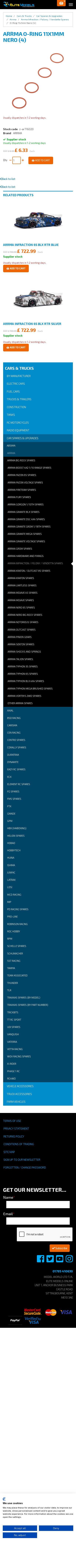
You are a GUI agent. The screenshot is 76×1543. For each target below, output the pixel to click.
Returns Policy (14, 1136)
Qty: (6, 160)
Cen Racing (13, 732)
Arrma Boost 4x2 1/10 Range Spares (29, 467)
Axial (10, 710)
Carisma (12, 725)
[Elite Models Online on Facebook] (41, 1260)
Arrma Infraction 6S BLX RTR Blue (31, 244)
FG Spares (13, 791)
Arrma (11, 453)
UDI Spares (13, 1027)
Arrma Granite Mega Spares (25, 533)
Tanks (11, 414)
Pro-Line (12, 916)
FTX (9, 806)
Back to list (8, 178)
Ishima (11, 865)
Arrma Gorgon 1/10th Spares (26, 504)
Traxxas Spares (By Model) (23, 997)
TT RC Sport (14, 1019)
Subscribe (61, 1248)
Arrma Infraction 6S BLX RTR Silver (32, 323)
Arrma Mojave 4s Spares (22, 592)
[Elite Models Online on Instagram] (69, 1260)
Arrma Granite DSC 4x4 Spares (26, 519)
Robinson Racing (17, 924)
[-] (10, 160)
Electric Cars (16, 383)
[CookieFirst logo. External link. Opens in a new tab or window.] (4, 1499)
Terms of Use (12, 1120)
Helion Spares (16, 835)
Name (9, 1197)
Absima (11, 445)
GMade (11, 813)
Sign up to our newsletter (22, 1159)
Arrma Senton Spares (21, 644)
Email (8, 1214)
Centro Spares (16, 739)
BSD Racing (14, 718)
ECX (9, 776)
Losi (9, 887)
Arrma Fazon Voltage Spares (25, 482)
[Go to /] (18, 4)
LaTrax (11, 879)
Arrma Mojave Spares (21, 600)
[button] (61, 3)
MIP (9, 901)
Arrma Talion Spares (20, 659)
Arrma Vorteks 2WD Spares (24, 695)
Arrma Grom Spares (20, 548)
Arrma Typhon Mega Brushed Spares (30, 688)
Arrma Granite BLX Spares (23, 511)
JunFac (11, 872)
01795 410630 (63, 1271)
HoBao (11, 843)
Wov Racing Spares (19, 1056)
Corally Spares (16, 747)
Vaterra (12, 1041)
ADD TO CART (42, 160)
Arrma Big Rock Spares (21, 460)
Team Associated (17, 975)
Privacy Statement (16, 1128)
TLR (9, 990)
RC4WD (11, 1078)
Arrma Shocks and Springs (24, 651)
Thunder (12, 982)
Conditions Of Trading (19, 1144)
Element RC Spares (18, 784)
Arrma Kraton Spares (21, 578)
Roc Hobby (13, 931)
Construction (16, 407)
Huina (10, 857)
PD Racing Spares (17, 909)
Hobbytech (13, 850)
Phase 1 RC (13, 1071)
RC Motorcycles (18, 422)
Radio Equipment (18, 430)
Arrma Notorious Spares (23, 622)
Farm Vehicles (16, 1101)
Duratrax (13, 754)
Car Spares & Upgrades (22, 438)
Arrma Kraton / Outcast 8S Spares (29, 570)
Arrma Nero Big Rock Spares (25, 614)
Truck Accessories (19, 1094)
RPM (9, 938)
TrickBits (12, 1012)
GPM (9, 820)
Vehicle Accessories (20, 1086)
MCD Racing (14, 894)
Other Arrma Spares (20, 703)
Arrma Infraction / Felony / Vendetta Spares (35, 563)
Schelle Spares (16, 946)
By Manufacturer (19, 376)
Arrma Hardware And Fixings (26, 556)
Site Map (9, 1152)
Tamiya (11, 968)
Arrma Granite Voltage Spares (26, 541)
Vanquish (13, 1034)
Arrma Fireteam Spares (22, 489)
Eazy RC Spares (16, 769)
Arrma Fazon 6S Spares (22, 475)
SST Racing (13, 960)
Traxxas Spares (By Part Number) (27, 1004)
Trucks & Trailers (19, 399)
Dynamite (12, 762)
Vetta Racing (15, 1049)
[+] (23, 160)
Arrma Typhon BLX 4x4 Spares (26, 681)
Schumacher (15, 953)
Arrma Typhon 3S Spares (23, 666)
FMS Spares (14, 798)
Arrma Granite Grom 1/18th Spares (29, 526)
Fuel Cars (13, 391)
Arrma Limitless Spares (22, 585)
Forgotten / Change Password (25, 1167)
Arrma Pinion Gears (20, 637)
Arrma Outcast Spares (22, 629)
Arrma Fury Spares (19, 497)
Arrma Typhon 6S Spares (23, 673)
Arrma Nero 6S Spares (21, 607)
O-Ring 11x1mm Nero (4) (23, 22)
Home (9, 15)
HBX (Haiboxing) (16, 828)
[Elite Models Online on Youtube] (60, 1260)
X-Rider (11, 1063)
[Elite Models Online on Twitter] (50, 1260)
